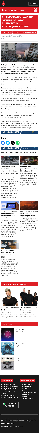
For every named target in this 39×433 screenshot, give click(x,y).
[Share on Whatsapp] (18, 143)
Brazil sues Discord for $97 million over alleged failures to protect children (10, 215)
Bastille (17, 360)
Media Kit (25, 396)
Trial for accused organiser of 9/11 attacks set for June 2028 (9, 254)
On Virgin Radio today (14, 284)
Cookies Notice (27, 384)
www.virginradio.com (7, 423)
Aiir (11, 426)
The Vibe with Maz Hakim (10, 386)
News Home (8, 32)
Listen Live (25, 388)
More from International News (26, 32)
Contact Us (25, 394)
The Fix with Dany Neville (10, 397)
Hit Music (7, 324)
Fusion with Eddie (8, 395)
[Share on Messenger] (8, 143)
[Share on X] (13, 143)
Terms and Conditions (29, 392)
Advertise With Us (27, 398)
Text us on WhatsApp (10, 405)
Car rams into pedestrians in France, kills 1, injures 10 (29, 169)
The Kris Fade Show (9, 384)
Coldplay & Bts (19, 331)
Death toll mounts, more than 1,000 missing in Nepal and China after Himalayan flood (9, 171)
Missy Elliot (18, 346)
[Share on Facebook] (3, 143)
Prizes (24, 390)
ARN (6, 426)
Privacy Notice (26, 386)
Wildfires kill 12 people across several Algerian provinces (29, 214)
